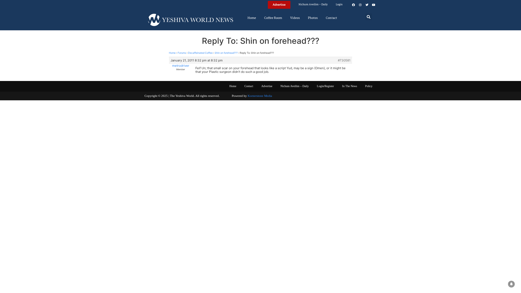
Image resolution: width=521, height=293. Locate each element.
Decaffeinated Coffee (200, 52)
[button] (368, 16)
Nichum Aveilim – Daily (313, 4)
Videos (295, 18)
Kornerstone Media (260, 95)
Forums (182, 52)
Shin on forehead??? (226, 52)
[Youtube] (374, 5)
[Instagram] (360, 5)
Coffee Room (273, 18)
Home (251, 18)
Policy (368, 86)
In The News (349, 86)
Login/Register (325, 86)
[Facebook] (353, 5)
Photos (313, 18)
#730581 (344, 60)
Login (339, 4)
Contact (331, 18)
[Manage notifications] (511, 284)
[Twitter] (367, 5)
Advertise (266, 86)
